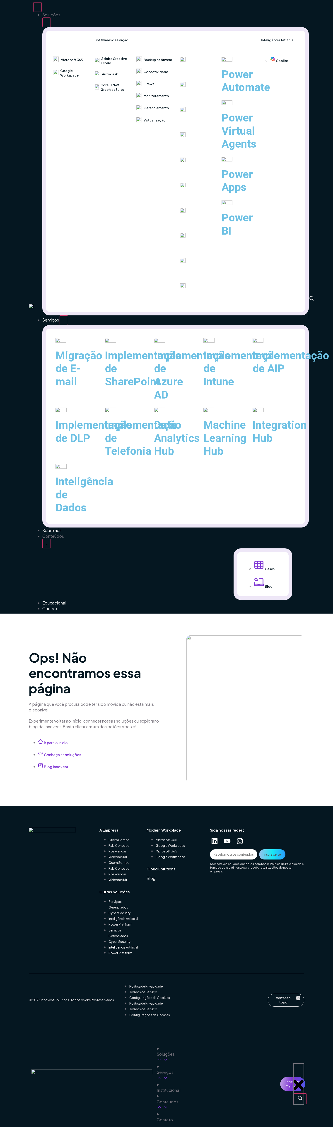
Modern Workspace (68, 40)
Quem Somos (119, 840)
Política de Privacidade (286, 864)
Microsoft (189, 71)
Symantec (190, 146)
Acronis (187, 222)
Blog (151, 878)
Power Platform (231, 40)
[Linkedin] (214, 841)
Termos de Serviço (143, 992)
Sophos (187, 197)
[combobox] (314, 307)
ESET (185, 297)
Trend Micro (191, 121)
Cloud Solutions (149, 40)
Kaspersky (190, 96)
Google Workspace (170, 845)
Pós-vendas (118, 851)
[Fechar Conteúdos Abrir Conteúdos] (46, 543)
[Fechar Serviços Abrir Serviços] (64, 320)
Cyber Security (190, 40)
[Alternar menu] (37, 7)
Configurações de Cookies (149, 998)
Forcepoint (190, 272)
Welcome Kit (118, 857)
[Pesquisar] (311, 299)
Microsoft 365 (166, 840)
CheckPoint (191, 171)
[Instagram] (239, 841)
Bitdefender (192, 247)
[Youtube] (227, 841)
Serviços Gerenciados (118, 904)
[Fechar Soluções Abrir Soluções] (46, 22)
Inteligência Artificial (123, 918)
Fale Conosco (119, 845)
